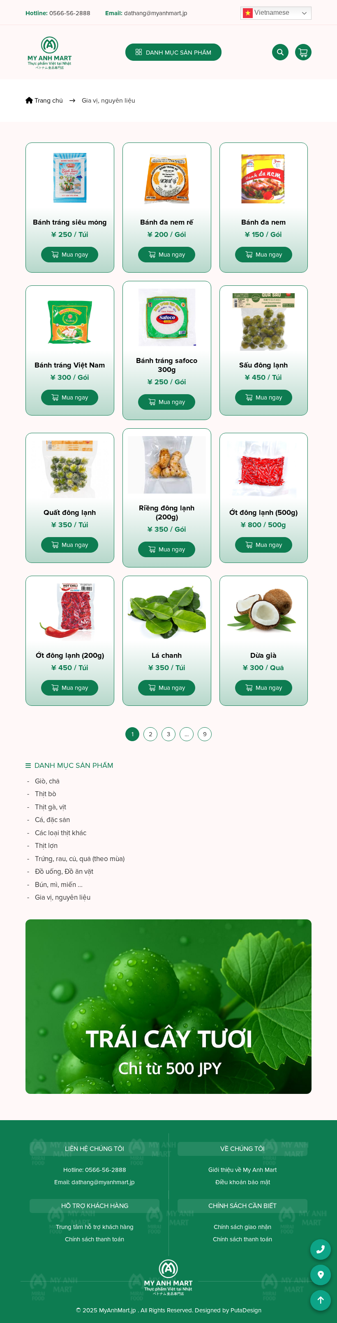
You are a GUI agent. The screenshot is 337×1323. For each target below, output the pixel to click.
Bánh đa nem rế (166, 222)
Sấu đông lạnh (263, 365)
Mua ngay (75, 254)
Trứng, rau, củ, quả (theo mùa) (76, 858)
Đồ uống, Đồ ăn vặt (60, 871)
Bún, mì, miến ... (55, 884)
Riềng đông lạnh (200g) (166, 512)
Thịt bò (41, 794)
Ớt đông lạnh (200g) (70, 655)
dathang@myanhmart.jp (155, 13)
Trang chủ (48, 100)
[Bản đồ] (320, 1275)
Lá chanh (167, 655)
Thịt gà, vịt (46, 807)
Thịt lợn (42, 845)
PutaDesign (246, 1310)
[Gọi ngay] (320, 1249)
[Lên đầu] (320, 1300)
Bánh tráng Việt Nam (70, 365)
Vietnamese (271, 12)
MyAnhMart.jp (117, 1310)
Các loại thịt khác (56, 833)
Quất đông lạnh (70, 512)
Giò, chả (43, 781)
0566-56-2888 (69, 13)
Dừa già (263, 655)
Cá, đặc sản (48, 819)
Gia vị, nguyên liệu (58, 897)
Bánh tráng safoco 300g (166, 365)
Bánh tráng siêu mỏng (70, 222)
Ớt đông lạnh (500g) (263, 512)
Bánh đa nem (263, 222)
